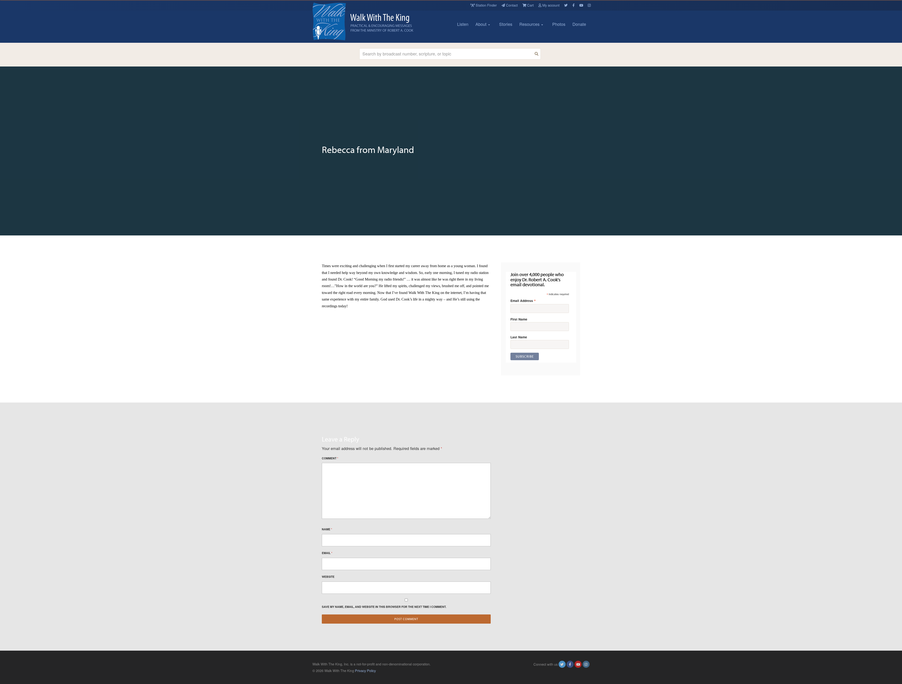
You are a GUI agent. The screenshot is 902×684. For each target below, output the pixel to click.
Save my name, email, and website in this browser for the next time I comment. (384, 607)
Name (327, 529)
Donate (579, 24)
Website (328, 577)
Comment (330, 458)
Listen (462, 24)
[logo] (333, 21)
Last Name (518, 337)
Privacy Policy (365, 670)
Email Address (523, 300)
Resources (530, 24)
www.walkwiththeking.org (571, 670)
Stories (505, 24)
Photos (558, 24)
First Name (518, 319)
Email (327, 553)
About (481, 24)
